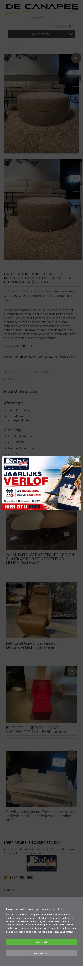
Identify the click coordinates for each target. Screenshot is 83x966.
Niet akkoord (41, 953)
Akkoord (41, 942)
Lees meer (66, 931)
